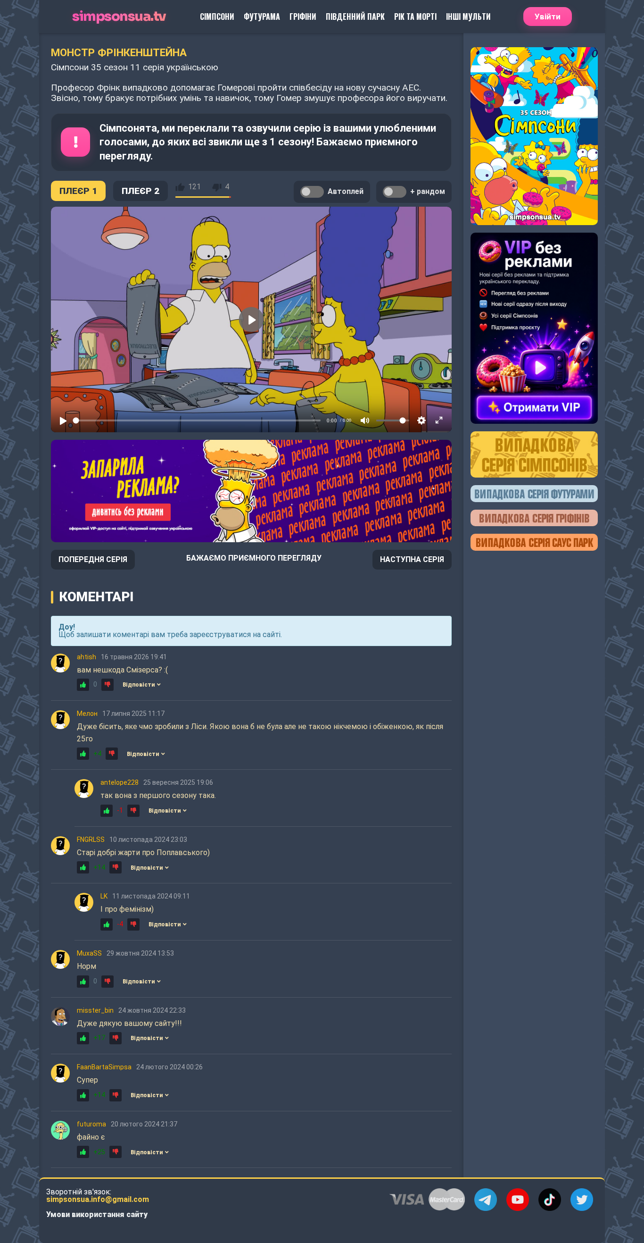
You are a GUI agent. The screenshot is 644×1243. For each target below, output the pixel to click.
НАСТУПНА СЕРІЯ (412, 559)
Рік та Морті (415, 16)
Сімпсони (217, 16)
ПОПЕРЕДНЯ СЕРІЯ (92, 559)
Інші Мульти (468, 16)
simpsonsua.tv (119, 16)
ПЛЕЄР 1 (78, 190)
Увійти (548, 16)
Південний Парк (355, 16)
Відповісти (139, 684)
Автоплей (345, 191)
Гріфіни (302, 16)
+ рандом (427, 191)
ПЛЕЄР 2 (140, 190)
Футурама (262, 16)
